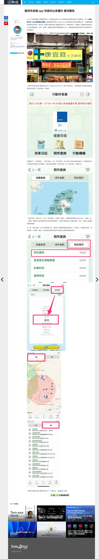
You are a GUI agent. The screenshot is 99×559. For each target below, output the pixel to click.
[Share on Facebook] (6, 17)
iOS (65, 491)
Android (60, 491)
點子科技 (31, 2)
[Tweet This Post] (6, 20)
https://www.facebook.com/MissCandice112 (18, 46)
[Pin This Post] (6, 23)
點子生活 (53, 2)
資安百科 (45, 2)
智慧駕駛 (38, 2)
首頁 (25, 2)
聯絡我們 (69, 2)
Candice (17, 35)
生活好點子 (61, 2)
